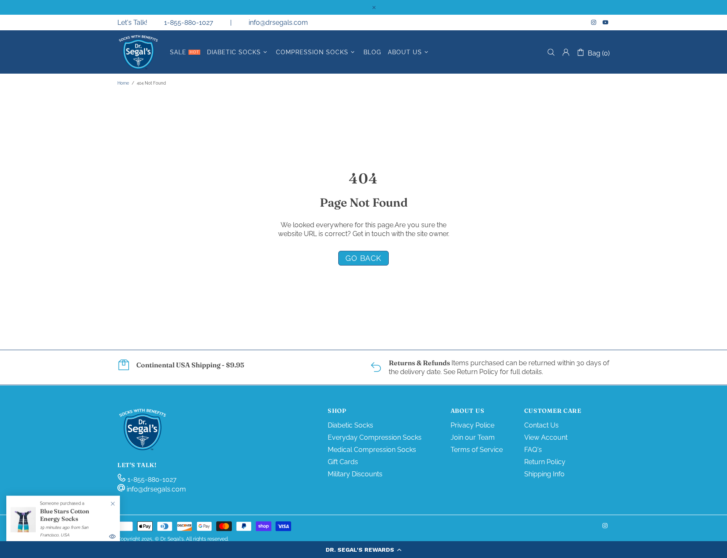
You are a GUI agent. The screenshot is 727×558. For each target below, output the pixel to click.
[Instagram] (594, 22)
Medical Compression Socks (372, 450)
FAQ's (533, 450)
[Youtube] (606, 22)
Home (123, 83)
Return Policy (544, 462)
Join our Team (473, 437)
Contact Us (541, 425)
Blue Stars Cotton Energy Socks (64, 515)
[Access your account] (566, 52)
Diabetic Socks (350, 425)
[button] (363, 549)
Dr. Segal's (138, 52)
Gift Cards (343, 462)
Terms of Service (477, 450)
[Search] (551, 52)
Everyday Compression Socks (375, 437)
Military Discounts (355, 474)
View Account (546, 437)
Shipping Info (544, 474)
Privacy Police (472, 425)
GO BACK (363, 258)
